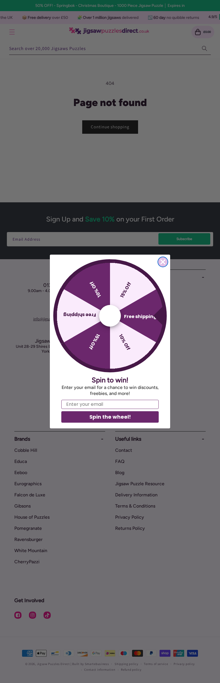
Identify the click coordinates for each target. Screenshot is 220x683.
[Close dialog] (163, 262)
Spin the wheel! (110, 416)
